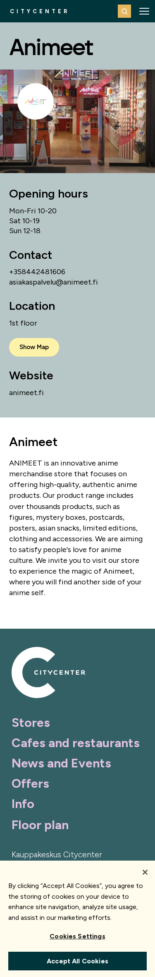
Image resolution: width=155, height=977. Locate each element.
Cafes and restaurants (76, 742)
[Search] (124, 11)
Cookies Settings (77, 936)
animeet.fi (26, 392)
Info (23, 803)
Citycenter (40, 11)
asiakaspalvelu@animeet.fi (53, 282)
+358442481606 (37, 271)
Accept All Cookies (77, 961)
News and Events (61, 763)
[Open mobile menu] (144, 11)
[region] (77, 919)
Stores (31, 722)
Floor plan (40, 824)
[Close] (145, 872)
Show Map (34, 347)
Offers (30, 783)
